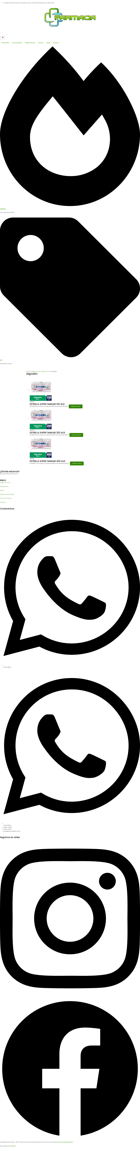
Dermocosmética (17, 43)
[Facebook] (70, 1138)
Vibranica (13, 1146)
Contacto (56, 43)
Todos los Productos (6, 498)
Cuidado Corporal (5, 482)
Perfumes (40, 43)
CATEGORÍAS (5, 43)
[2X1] (70, 357)
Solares (2, 490)
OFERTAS (3, 209)
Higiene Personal (46, 371)
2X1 (1, 360)
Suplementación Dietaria (7, 494)
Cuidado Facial (4, 486)
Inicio (27, 371)
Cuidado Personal (30, 43)
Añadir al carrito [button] (75, 406)
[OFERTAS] (70, 205)
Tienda (48, 43)
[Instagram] (70, 998)
